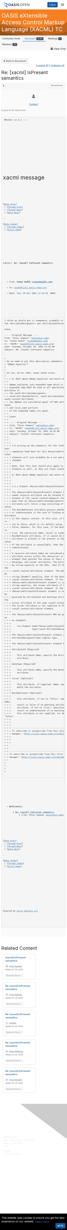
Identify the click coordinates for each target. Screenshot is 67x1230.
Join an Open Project (14, 1179)
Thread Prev (15, 207)
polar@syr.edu (40, 338)
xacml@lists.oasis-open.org (30, 287)
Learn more (42, 1221)
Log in (52, 4)
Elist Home (14, 230)
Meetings (54, 38)
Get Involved (10, 1174)
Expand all (42, 65)
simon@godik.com (42, 282)
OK (61, 1225)
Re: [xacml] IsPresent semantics (34, 812)
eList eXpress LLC (27, 911)
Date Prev (9, 204)
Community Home (11, 38)
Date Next (13, 212)
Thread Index (15, 227)
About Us (8, 1212)
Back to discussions (15, 61)
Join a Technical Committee (18, 1183)
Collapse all (57, 65)
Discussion (33, 38)
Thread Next (15, 210)
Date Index (10, 224)
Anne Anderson (16, 1051)
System (33, 104)
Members (9, 44)
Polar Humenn (15, 966)
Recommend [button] (57, 85)
